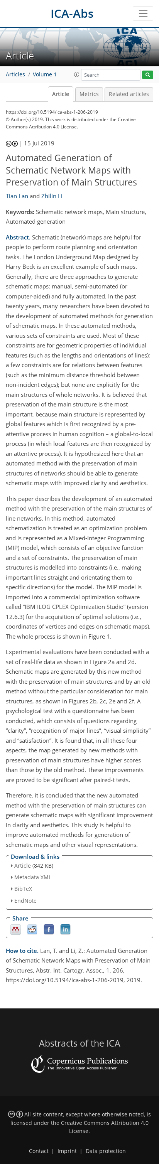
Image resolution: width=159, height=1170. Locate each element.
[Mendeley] (15, 928)
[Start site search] (147, 75)
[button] (77, 74)
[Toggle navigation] (143, 13)
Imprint (67, 1151)
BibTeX (23, 888)
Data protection (106, 1151)
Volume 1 (45, 74)
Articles (15, 74)
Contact (39, 1151)
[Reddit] (32, 928)
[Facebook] (49, 928)
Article (60, 94)
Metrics (89, 94)
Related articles (129, 94)
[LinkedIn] (65, 928)
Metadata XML (32, 877)
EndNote (25, 900)
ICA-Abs (72, 13)
